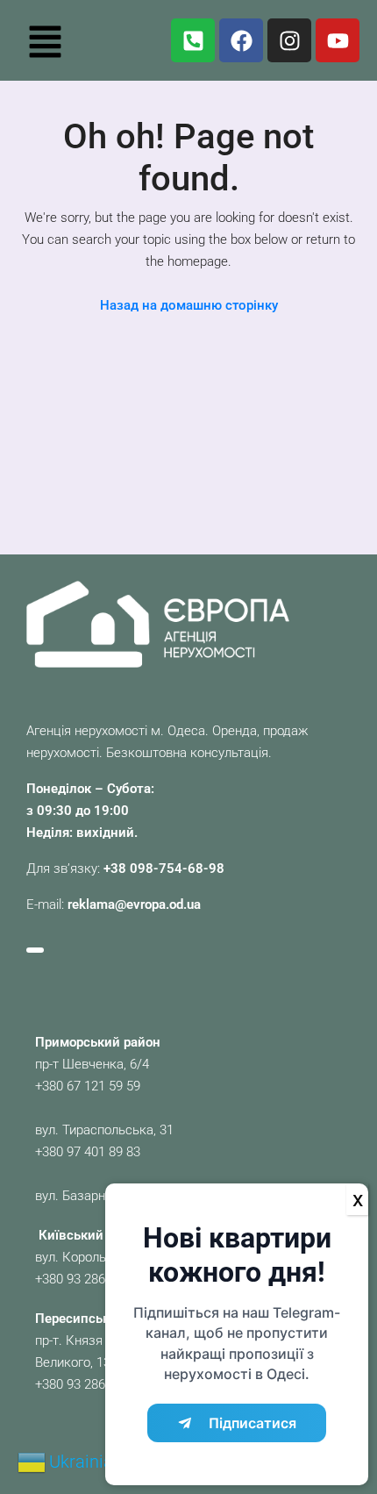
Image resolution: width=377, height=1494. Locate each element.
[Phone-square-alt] (193, 40)
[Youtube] (337, 40)
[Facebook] (241, 40)
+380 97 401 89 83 (87, 1152)
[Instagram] (289, 40)
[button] (45, 40)
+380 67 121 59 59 (87, 1086)
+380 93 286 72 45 (87, 1279)
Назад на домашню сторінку (189, 305)
